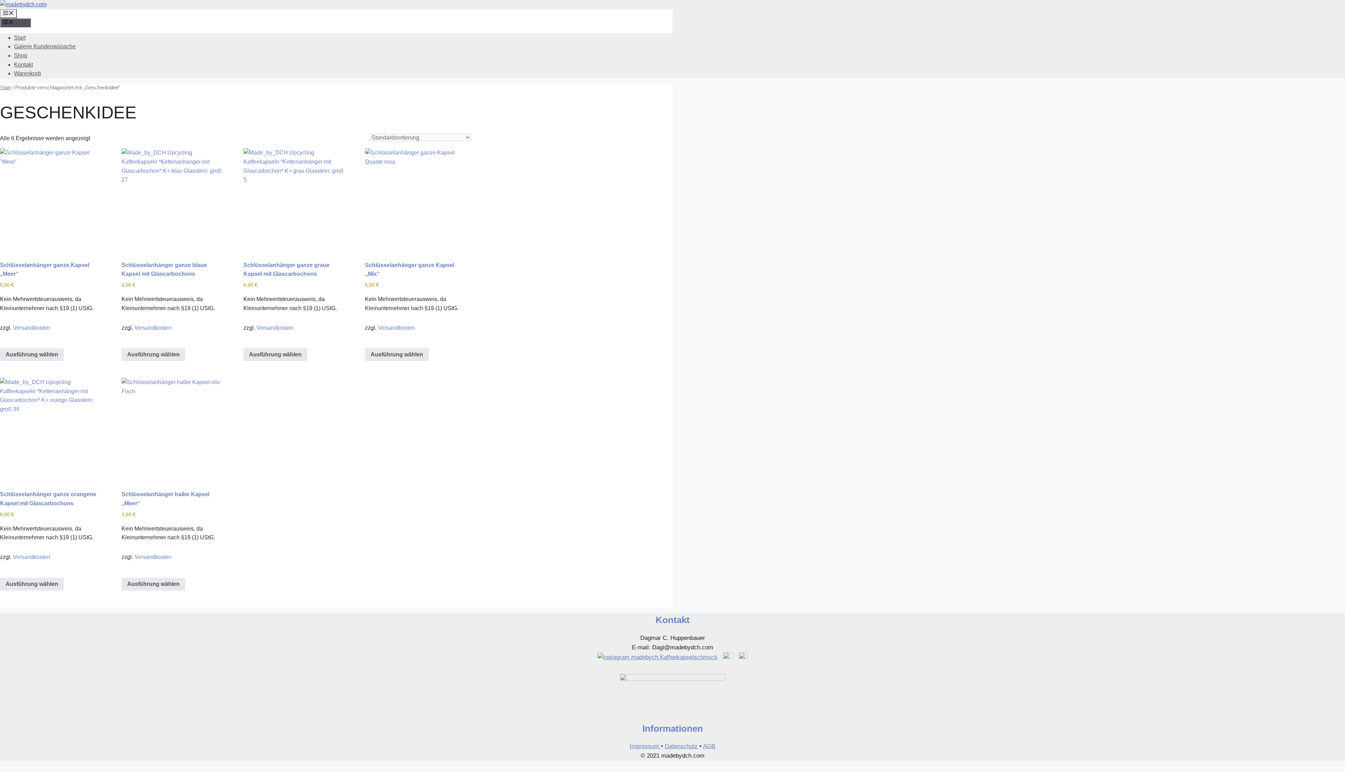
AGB (709, 746)
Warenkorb (27, 73)
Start (20, 38)
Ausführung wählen (32, 354)
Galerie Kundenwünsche (45, 46)
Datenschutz (681, 746)
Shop (20, 56)
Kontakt (23, 65)
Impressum (645, 746)
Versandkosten (31, 328)
